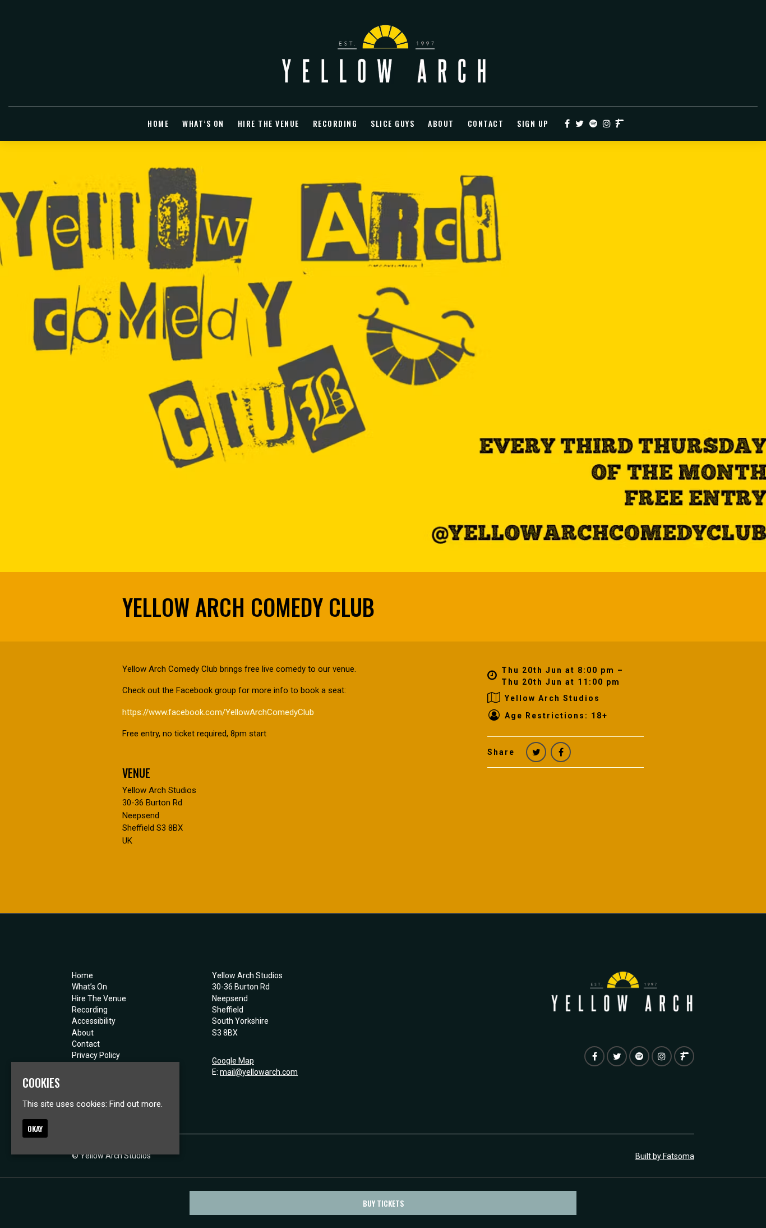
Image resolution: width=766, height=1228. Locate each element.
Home (158, 123)
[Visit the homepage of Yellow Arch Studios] (383, 53)
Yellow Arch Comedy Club (248, 607)
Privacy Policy (96, 1055)
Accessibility (94, 1020)
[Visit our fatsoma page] (619, 124)
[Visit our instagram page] (606, 124)
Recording (335, 123)
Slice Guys (392, 123)
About (441, 123)
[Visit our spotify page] (593, 124)
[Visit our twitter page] (579, 124)
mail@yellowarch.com (259, 1071)
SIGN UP (533, 123)
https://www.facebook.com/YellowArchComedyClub (218, 712)
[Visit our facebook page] (567, 124)
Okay (35, 1128)
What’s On (203, 123)
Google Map (233, 1060)
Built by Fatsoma (664, 1156)
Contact (486, 123)
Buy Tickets (383, 1203)
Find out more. (136, 1104)
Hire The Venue (268, 123)
